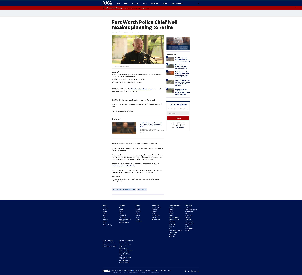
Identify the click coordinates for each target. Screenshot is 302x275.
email (198, 271)
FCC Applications (189, 223)
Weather (122, 205)
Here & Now (172, 236)
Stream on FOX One (126, 241)
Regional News (108, 241)
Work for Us (188, 217)
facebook (185, 271)
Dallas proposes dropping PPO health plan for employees (181, 66)
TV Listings (188, 219)
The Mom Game (173, 232)
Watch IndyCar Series (124, 252)
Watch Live (171, 208)
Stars (137, 213)
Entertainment (155, 215)
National (105, 211)
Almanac (121, 213)
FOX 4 (121, 32)
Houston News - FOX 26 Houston (109, 243)
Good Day (155, 205)
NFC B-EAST (172, 226)
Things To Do (155, 217)
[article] (124, 128)
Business (105, 221)
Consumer (105, 219)
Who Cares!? (172, 223)
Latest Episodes (174, 205)
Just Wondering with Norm (175, 230)
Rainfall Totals (122, 215)
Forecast (121, 208)
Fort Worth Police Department (130, 32)
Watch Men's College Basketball (124, 254)
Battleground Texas (174, 219)
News (104, 205)
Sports (138, 205)
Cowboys (138, 208)
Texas (104, 209)
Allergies (121, 211)
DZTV (170, 228)
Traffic (154, 213)
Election (105, 215)
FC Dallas (138, 215)
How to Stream (189, 215)
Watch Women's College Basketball (125, 257)
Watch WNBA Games (124, 260)
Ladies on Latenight (174, 217)
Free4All (171, 213)
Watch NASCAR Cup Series (126, 250)
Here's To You (172, 234)
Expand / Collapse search (198, 3)
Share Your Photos (124, 222)
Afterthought (172, 225)
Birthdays (154, 209)
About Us (188, 205)
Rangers (138, 209)
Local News (106, 208)
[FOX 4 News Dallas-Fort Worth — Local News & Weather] (108, 3)
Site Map (187, 230)
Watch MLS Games (124, 262)
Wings (137, 217)
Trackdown (172, 221)
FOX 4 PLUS (188, 225)
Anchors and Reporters (191, 209)
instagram (192, 271)
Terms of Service (179, 127)
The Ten (171, 209)
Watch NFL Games (124, 243)
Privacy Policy (180, 126)
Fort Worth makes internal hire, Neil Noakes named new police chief (151, 124)
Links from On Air (156, 208)
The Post (171, 211)
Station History (189, 211)
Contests (187, 226)
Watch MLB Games (124, 248)
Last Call (171, 215)
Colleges (138, 219)
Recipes (154, 211)
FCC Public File (189, 221)
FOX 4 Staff (115, 32)
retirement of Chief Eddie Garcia (123, 166)
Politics (104, 217)
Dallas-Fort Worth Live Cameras (125, 219)
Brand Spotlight (189, 228)
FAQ (186, 213)
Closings (121, 209)
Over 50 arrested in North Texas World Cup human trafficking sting (182, 59)
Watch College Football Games (125, 245)
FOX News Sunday (107, 225)
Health (104, 223)
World (104, 213)
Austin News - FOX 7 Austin (109, 246)
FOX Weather (122, 217)
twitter (188, 271)
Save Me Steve (156, 219)
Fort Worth (142, 189)
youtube (195, 271)
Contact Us (188, 208)
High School (139, 221)
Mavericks (138, 211)
